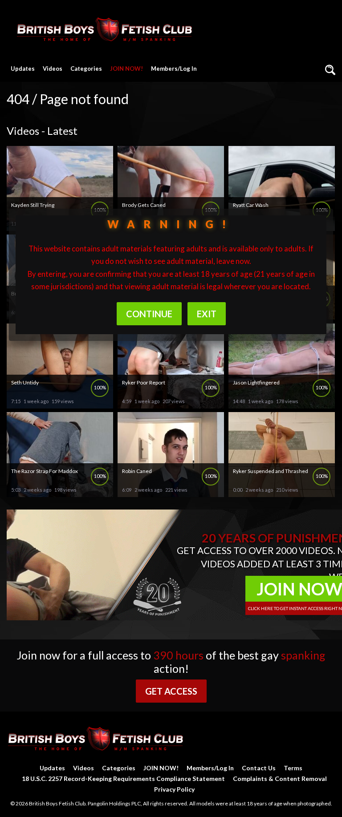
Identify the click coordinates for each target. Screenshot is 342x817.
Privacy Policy (174, 789)
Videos (52, 68)
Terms (293, 768)
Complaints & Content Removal (280, 778)
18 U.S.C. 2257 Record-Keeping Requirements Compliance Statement (123, 778)
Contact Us (259, 768)
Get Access (171, 691)
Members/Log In (174, 68)
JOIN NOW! (126, 68)
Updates (23, 68)
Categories (86, 68)
